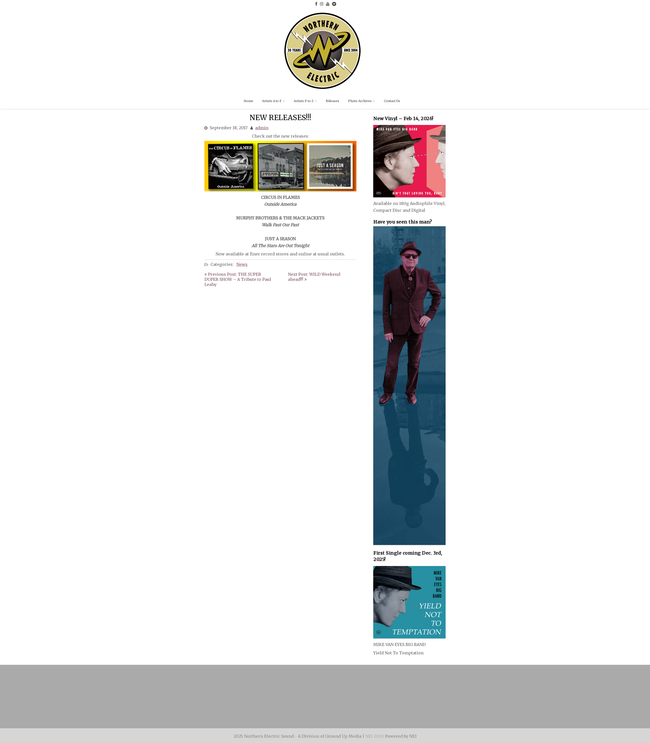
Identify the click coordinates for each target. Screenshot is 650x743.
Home (248, 101)
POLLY (361, 704)
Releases (332, 101)
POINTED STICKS (331, 704)
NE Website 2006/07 (365, 154)
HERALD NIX (241, 699)
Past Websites (285, 714)
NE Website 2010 (319, 714)
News (242, 264)
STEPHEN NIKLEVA (289, 704)
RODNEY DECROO (232, 694)
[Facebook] (316, 3)
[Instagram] (321, 3)
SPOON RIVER (228, 709)
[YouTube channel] (328, 3)
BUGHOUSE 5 (336, 688)
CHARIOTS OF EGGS (375, 688)
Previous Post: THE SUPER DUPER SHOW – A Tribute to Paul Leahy (237, 279)
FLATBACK (295, 694)
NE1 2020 (375, 736)
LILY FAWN (267, 694)
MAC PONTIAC (388, 704)
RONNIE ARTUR (273, 688)
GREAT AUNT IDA (401, 694)
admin (261, 127)
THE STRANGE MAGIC (301, 709)
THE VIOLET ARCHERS (411, 709)
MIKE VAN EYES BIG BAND (356, 709)
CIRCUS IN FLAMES (421, 688)
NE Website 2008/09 (362, 714)
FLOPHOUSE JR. (328, 694)
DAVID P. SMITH (426, 704)
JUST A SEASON (275, 699)
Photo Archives (360, 101)
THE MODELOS (344, 699)
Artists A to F (272, 101)
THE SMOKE (260, 709)
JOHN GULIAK (364, 694)
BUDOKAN (306, 688)
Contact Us (392, 101)
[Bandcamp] (334, 3)
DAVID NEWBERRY (245, 704)
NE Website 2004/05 (365, 164)
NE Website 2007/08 (365, 144)
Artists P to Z (304, 101)
